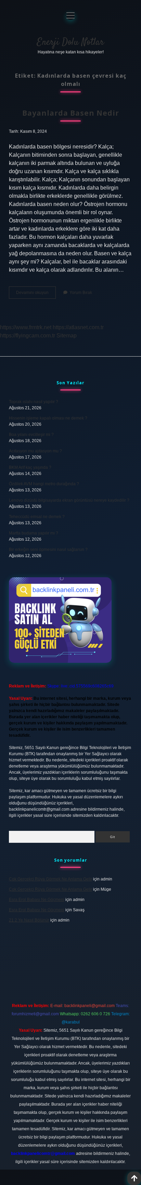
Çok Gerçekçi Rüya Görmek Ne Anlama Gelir (50, 879)
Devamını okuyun (36, 294)
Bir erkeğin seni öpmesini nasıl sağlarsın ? (48, 549)
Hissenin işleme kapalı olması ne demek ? (48, 418)
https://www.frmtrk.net (25, 327)
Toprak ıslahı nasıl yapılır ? (33, 401)
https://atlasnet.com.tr (78, 327)
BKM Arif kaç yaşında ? (30, 467)
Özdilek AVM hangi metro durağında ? (44, 483)
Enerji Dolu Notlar (70, 42)
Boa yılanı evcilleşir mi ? (31, 434)
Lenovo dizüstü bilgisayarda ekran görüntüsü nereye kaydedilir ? (69, 500)
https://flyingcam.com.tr (27, 335)
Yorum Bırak (80, 292)
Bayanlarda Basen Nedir (70, 113)
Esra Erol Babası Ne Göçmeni (36, 899)
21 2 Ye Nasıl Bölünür (29, 920)
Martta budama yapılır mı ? (33, 533)
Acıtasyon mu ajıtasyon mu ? (35, 451)
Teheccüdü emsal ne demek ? (37, 516)
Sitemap (66, 335)
